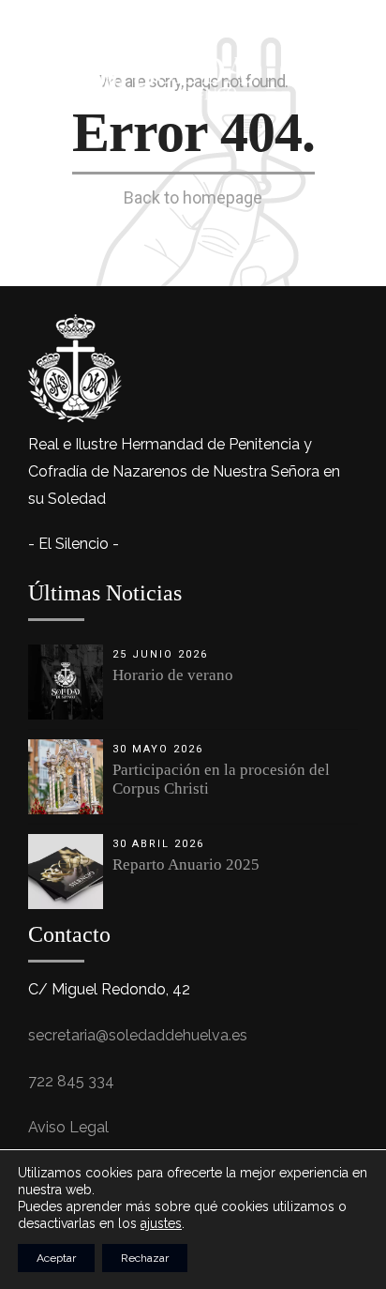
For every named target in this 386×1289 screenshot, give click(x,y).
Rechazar (145, 1258)
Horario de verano (172, 675)
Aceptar (56, 1258)
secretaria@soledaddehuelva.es (137, 1035)
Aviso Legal (68, 1127)
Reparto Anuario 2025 (186, 864)
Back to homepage (193, 197)
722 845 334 (71, 1081)
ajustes (161, 1223)
